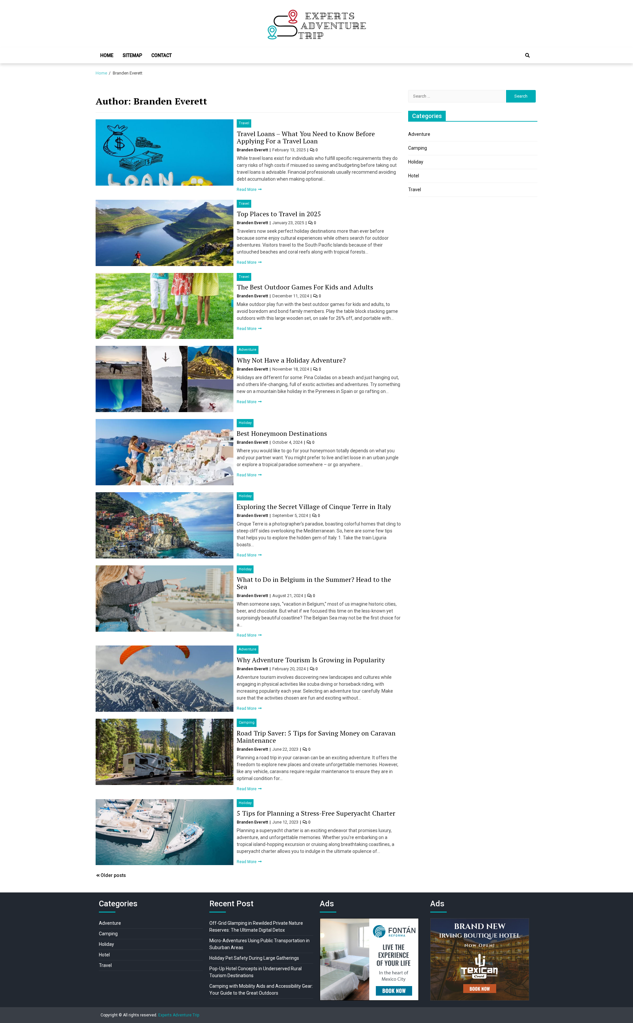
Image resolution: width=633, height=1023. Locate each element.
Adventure (247, 349)
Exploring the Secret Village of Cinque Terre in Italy (314, 506)
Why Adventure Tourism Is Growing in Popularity (311, 659)
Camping (247, 722)
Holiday (245, 423)
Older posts (113, 875)
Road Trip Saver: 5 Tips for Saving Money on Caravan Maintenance (316, 737)
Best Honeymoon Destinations (282, 433)
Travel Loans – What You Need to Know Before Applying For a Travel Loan (306, 137)
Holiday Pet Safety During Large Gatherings (254, 958)
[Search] (527, 55)
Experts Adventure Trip (178, 1015)
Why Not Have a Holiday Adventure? (291, 360)
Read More (247, 189)
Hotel (413, 175)
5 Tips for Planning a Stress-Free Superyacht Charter (316, 813)
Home (106, 55)
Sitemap (132, 55)
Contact (161, 55)
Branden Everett (253, 149)
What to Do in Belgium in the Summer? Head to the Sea (314, 583)
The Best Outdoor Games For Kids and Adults (305, 287)
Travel (244, 123)
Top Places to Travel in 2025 (279, 213)
